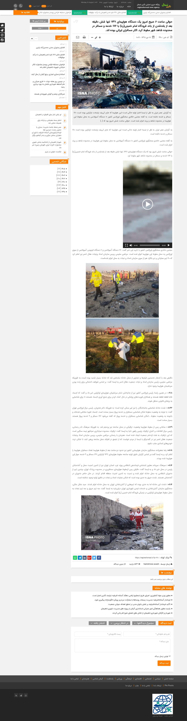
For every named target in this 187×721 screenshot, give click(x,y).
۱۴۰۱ (63, 182)
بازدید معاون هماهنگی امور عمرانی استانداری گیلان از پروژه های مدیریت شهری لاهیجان (135, 608)
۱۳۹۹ (63, 188)
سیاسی (158, 678)
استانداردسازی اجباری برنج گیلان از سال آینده (48, 74)
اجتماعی (148, 678)
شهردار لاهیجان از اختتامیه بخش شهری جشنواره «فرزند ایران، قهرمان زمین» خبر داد (46, 145)
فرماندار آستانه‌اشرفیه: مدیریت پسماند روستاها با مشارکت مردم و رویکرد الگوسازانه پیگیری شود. (132, 599)
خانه (129, 6)
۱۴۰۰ (63, 185)
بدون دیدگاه (118, 564)
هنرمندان (85, 678)
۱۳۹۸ (63, 191)
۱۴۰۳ (63, 175)
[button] (147, 204)
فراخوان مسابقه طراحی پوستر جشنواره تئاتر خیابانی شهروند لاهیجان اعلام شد (71, 12)
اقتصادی (138, 678)
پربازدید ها (59, 21)
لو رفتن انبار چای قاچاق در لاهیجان (48, 114)
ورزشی (119, 678)
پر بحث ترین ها (39, 20)
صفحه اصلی (169, 678)
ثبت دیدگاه (164, 663)
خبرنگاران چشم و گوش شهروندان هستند (49, 94)
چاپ (137, 685)
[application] (147, 204)
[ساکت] (131, 245)
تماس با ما (75, 678)
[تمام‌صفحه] (126, 245)
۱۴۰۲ (63, 178)
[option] (48, 46)
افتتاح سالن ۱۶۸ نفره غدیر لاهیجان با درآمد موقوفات (135, 12)
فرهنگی (129, 678)
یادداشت (109, 678)
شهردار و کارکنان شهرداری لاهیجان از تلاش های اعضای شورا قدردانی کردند (141, 613)
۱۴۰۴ (63, 172)
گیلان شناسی (98, 678)
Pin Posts (169, 685)
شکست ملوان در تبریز (53, 151)
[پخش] (168, 245)
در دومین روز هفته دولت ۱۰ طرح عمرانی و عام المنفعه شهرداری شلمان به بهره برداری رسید (49, 84)
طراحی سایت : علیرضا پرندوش (163, 716)
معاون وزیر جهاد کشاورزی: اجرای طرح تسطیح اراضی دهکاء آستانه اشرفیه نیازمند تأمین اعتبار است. (131, 595)
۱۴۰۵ (63, 168)
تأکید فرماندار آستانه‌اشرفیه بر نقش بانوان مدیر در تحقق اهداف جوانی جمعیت (139, 604)
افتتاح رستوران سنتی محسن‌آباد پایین (50, 47)
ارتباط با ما (108, 6)
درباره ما (120, 6)
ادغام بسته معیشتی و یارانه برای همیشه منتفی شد (49, 121)
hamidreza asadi (151, 564)
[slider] (150, 245)
